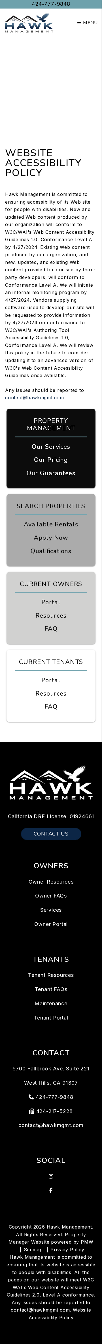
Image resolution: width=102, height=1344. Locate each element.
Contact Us (51, 833)
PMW (87, 1242)
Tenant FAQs (51, 989)
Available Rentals (51, 524)
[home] (29, 22)
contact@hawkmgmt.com (34, 397)
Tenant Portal (51, 1018)
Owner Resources (51, 882)
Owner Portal (51, 924)
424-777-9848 (51, 4)
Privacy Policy (67, 1249)
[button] (51, 1176)
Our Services (51, 447)
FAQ (50, 629)
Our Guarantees (51, 473)
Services (51, 910)
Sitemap (33, 1249)
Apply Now (51, 538)
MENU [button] (90, 23)
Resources (50, 615)
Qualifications (51, 551)
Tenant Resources (51, 975)
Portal (51, 602)
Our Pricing (51, 460)
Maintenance (51, 1003)
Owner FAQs (51, 896)
